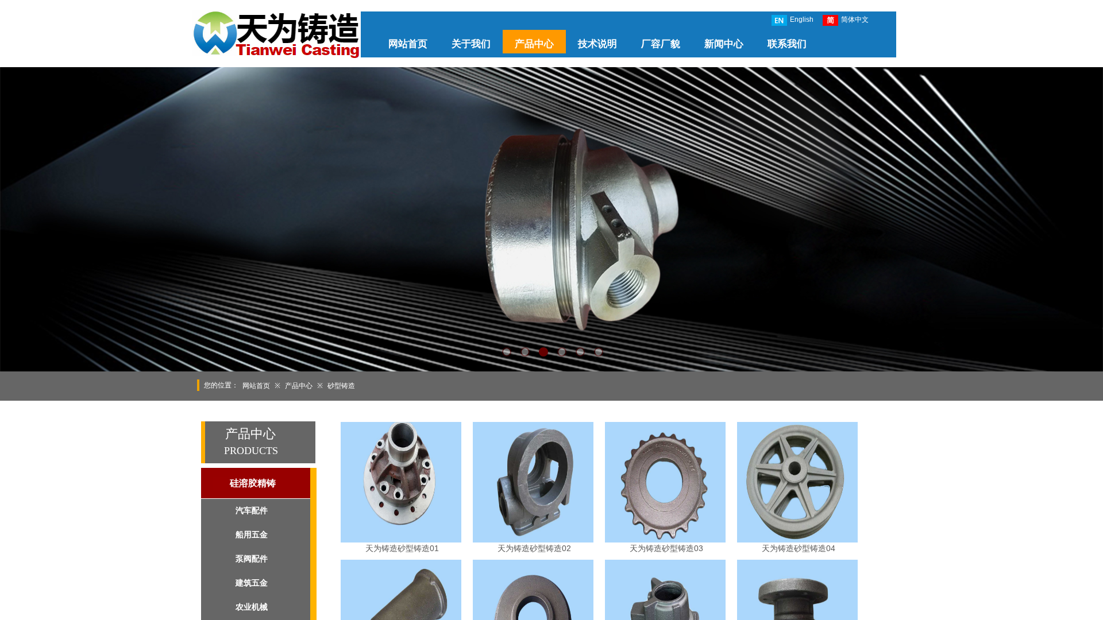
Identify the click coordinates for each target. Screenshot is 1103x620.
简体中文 (855, 20)
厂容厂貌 (660, 43)
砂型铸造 (341, 386)
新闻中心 (723, 43)
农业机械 (252, 607)
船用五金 (252, 534)
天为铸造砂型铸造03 (666, 548)
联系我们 (787, 43)
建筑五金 (252, 583)
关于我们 (471, 43)
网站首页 (407, 43)
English (801, 20)
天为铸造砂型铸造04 (798, 548)
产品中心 (534, 43)
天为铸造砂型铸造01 (402, 548)
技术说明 (597, 43)
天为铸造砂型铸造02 (534, 548)
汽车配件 (252, 510)
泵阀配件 (252, 559)
